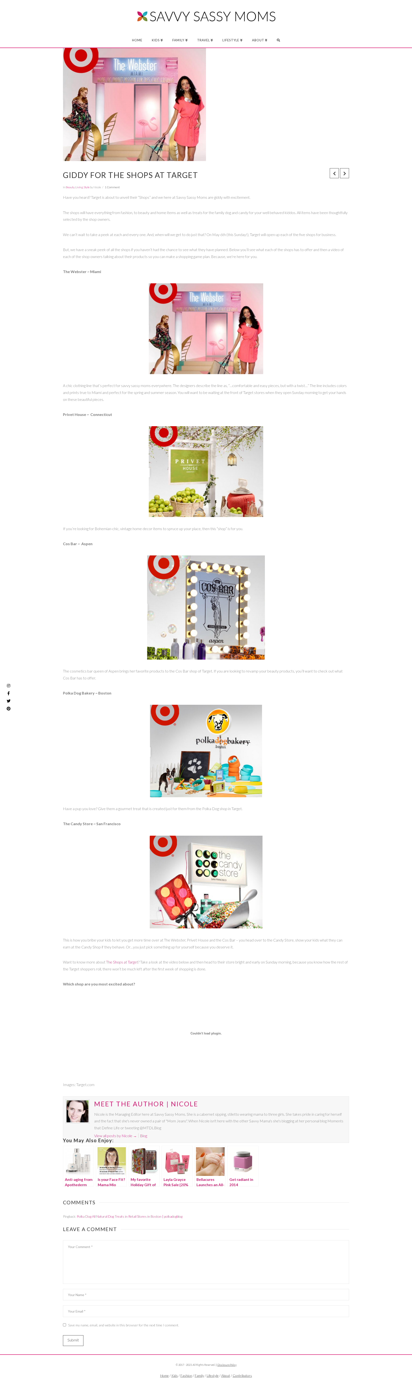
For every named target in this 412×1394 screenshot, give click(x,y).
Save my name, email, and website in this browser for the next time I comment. (123, 1325)
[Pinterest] (8, 708)
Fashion (186, 1375)
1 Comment (112, 187)
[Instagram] (8, 685)
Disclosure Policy (227, 1364)
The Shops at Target (121, 962)
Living (79, 187)
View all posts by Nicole (115, 1135)
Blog (143, 1135)
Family (199, 1375)
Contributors (242, 1375)
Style (87, 187)
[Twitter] (206, 1383)
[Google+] (215, 1383)
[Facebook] (196, 1383)
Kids (174, 1375)
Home (164, 1375)
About (225, 1375)
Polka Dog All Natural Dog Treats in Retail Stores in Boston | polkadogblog (129, 1216)
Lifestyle (213, 1375)
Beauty (70, 187)
